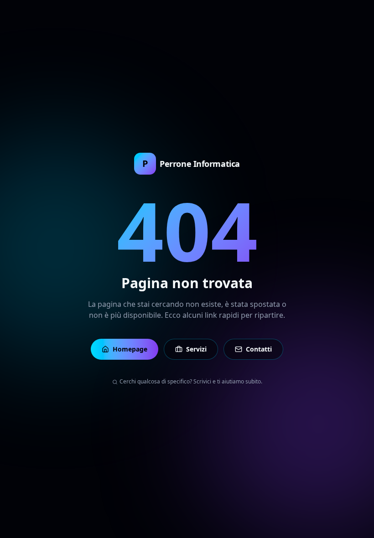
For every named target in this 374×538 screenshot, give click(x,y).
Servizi (196, 349)
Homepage (130, 349)
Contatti (259, 349)
